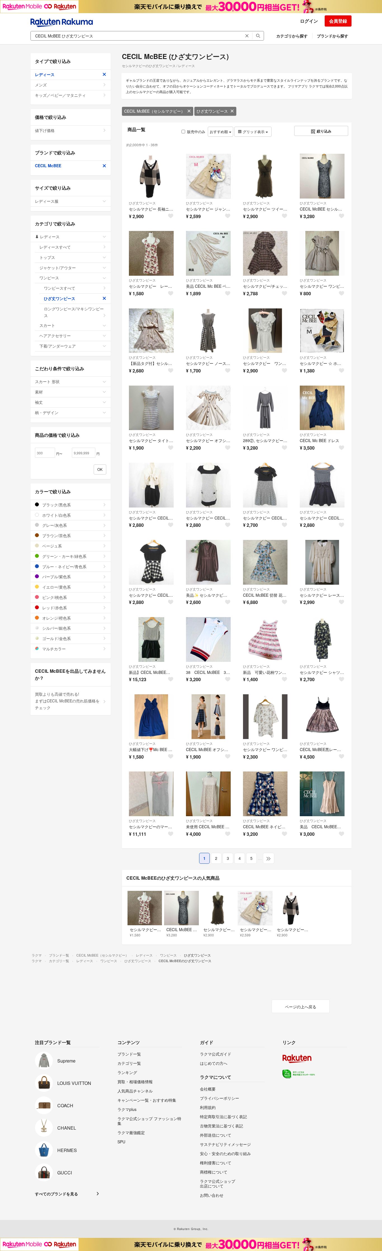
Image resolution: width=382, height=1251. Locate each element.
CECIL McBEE (48, 165)
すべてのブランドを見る (56, 1193)
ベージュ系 (51, 546)
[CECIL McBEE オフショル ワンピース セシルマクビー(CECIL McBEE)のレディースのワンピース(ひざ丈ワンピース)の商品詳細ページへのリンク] (208, 716)
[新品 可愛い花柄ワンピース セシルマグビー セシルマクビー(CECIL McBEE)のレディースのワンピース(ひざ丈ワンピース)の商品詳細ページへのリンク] (265, 639)
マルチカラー (53, 649)
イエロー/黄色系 (56, 587)
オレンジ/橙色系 (56, 618)
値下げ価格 (45, 130)
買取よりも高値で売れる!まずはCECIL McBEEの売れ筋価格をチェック (67, 700)
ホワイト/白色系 (56, 515)
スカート (47, 325)
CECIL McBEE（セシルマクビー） (154, 111)
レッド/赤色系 (54, 607)
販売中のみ (196, 131)
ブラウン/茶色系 (56, 535)
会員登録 (338, 21)
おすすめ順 (219, 131)
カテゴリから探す (292, 36)
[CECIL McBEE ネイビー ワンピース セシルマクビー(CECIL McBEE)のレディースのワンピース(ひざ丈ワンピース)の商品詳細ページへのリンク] (265, 793)
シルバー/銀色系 (56, 628)
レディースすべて (55, 247)
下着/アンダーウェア (57, 346)
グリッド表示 (254, 131)
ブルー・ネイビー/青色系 (63, 566)
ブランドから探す (332, 36)
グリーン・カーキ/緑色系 (63, 556)
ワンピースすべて (59, 288)
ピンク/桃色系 (54, 597)
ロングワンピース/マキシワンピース (74, 312)
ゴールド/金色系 (56, 638)
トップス (47, 257)
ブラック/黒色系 (56, 505)
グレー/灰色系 (54, 525)
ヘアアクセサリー (55, 335)
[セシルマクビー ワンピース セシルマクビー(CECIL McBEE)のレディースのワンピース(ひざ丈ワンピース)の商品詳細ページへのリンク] (322, 253)
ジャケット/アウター (57, 267)
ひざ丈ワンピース (212, 111)
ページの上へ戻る (300, 1006)
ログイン (309, 21)
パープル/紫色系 (56, 576)
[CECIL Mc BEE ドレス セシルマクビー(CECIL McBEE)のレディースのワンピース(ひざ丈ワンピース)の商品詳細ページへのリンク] (322, 408)
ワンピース (49, 277)
